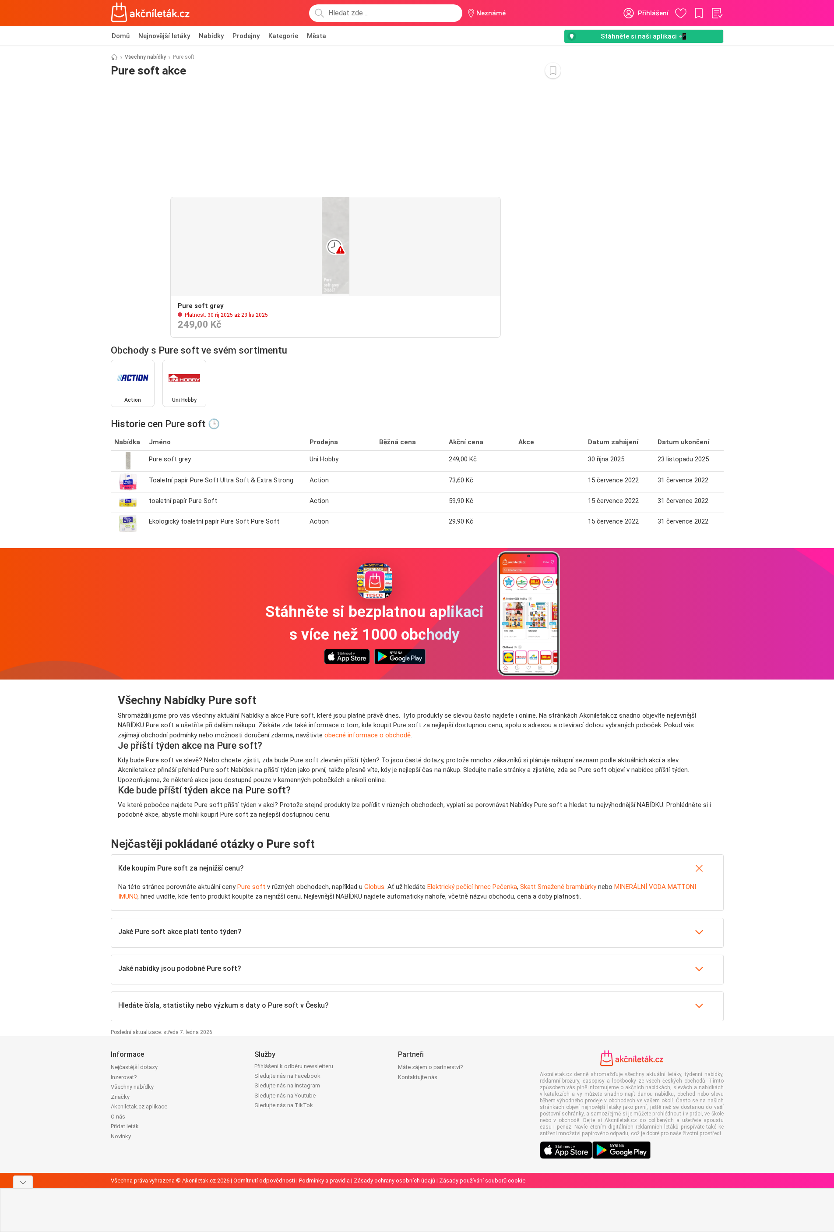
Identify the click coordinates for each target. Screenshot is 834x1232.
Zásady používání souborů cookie (482, 1180)
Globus (374, 887)
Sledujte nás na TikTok (283, 1105)
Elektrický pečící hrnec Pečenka (472, 887)
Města (316, 36)
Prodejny (246, 36)
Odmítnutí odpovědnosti (264, 1180)
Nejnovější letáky (164, 36)
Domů (121, 36)
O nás (118, 1116)
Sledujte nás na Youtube (285, 1095)
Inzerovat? (124, 1077)
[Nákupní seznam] (717, 13)
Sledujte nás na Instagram (287, 1085)
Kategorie (283, 36)
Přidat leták (125, 1126)
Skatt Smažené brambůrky (558, 887)
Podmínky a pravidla (324, 1180)
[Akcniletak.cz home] (150, 13)
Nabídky (211, 36)
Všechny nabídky (145, 57)
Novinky (121, 1136)
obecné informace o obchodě (367, 735)
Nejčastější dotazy (134, 1067)
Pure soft (251, 887)
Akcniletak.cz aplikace (139, 1106)
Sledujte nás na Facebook (287, 1076)
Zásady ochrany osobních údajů (394, 1180)
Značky (120, 1097)
